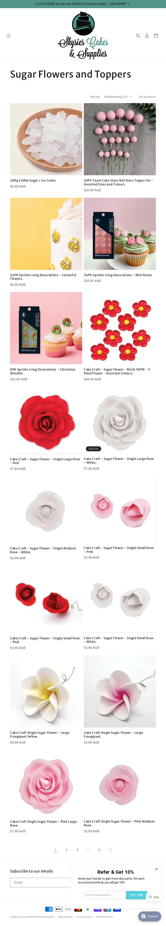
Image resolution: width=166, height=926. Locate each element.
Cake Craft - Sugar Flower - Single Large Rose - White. (119, 461)
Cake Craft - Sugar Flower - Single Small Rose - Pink (119, 550)
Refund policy (65, 916)
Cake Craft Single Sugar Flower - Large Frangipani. (113, 734)
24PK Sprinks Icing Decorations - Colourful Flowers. (43, 277)
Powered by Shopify (43, 916)
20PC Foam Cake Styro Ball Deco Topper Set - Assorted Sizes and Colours (118, 182)
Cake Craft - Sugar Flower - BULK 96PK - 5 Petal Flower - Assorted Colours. (117, 371)
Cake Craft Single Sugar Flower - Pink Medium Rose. (119, 823)
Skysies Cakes (25, 916)
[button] (8, 35)
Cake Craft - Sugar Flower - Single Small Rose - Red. (45, 640)
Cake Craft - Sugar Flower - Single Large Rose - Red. (45, 461)
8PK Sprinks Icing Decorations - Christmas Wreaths (42, 371)
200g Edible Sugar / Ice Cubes (33, 180)
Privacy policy (84, 916)
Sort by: (95, 96)
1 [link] (55, 849)
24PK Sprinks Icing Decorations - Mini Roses (118, 275)
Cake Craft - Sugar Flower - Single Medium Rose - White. (43, 550)
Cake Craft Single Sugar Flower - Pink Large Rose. (43, 823)
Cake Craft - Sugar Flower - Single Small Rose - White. (119, 640)
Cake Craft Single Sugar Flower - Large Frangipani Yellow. (39, 734)
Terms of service (104, 916)
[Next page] (110, 849)
